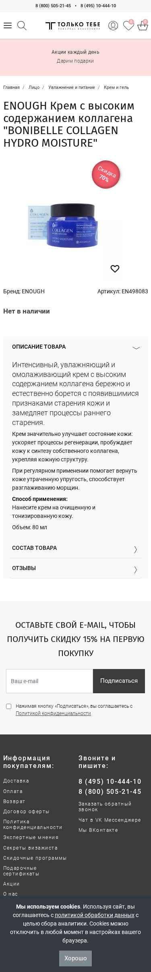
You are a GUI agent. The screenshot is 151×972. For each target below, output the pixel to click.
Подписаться (119, 680)
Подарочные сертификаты (21, 871)
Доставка (16, 781)
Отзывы (24, 568)
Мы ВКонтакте (98, 830)
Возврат (14, 801)
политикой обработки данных (94, 915)
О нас (10, 894)
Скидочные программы (35, 858)
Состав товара (34, 548)
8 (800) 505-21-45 (53, 5)
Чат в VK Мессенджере (110, 820)
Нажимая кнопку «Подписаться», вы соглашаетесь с (74, 709)
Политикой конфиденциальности (53, 713)
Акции (11, 884)
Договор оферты (26, 811)
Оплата (13, 791)
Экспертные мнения (31, 837)
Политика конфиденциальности (33, 824)
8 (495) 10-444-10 (98, 5)
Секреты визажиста (30, 848)
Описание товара (39, 346)
